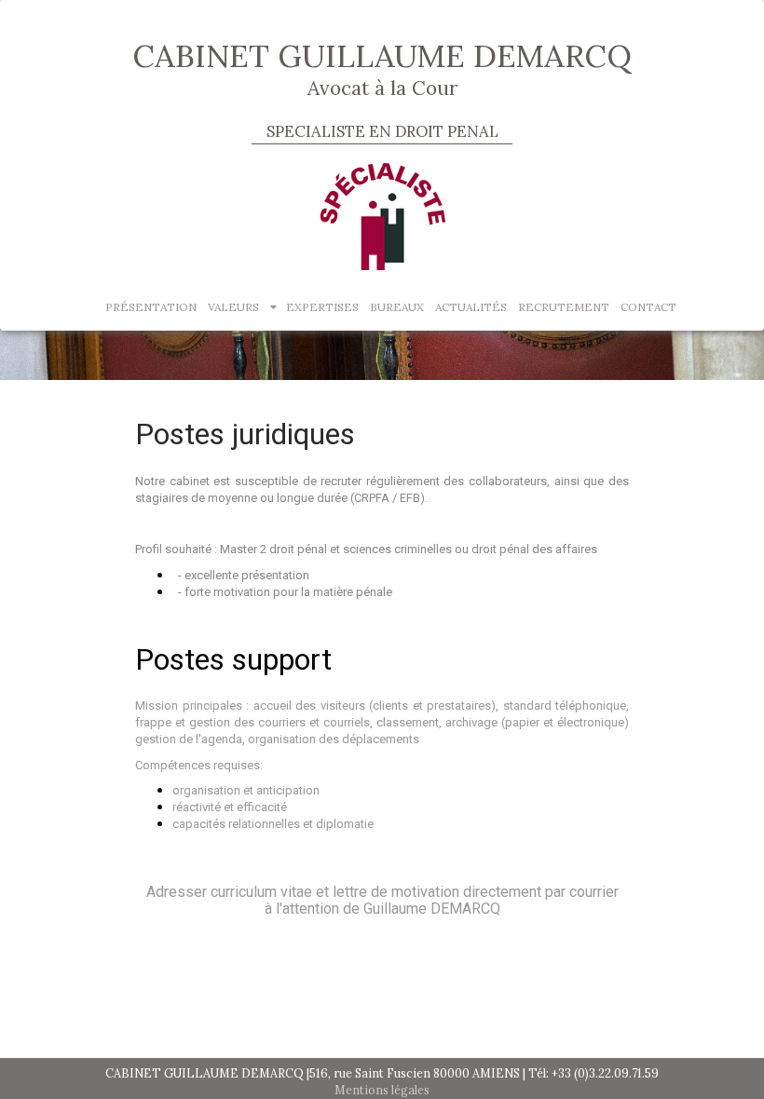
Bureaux (397, 307)
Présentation (151, 307)
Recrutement (563, 307)
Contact (648, 307)
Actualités (471, 307)
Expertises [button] (322, 307)
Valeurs (233, 307)
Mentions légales (382, 1089)
